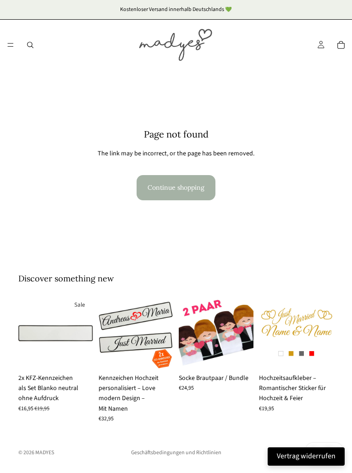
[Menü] (10, 44)
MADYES (44, 452)
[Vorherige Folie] (28, 332)
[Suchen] (30, 45)
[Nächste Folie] (83, 332)
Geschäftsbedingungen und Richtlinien (176, 452)
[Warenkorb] (341, 45)
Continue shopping (176, 187)
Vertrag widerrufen (306, 456)
